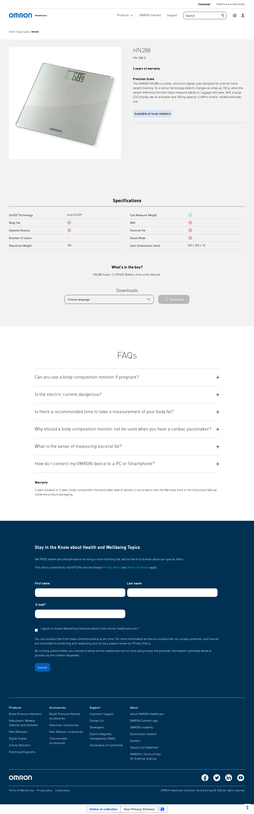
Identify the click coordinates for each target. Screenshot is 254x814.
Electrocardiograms (22, 752)
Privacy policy (44, 790)
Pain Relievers (18, 732)
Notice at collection (104, 809)
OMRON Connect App (144, 720)
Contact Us (97, 720)
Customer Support (102, 714)
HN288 (34, 31)
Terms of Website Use (21, 790)
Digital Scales (23, 32)
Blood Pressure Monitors (25, 714)
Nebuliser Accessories (64, 725)
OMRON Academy (141, 727)
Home (12, 32)
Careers (135, 741)
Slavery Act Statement (144, 747)
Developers (97, 727)
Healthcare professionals (230, 4)
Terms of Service (138, 567)
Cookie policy (62, 790)
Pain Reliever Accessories (66, 732)
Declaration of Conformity (106, 745)
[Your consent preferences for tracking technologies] (247, 807)
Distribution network (143, 734)
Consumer (204, 4)
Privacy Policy (112, 567)
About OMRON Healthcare (147, 714)
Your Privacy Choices (139, 809)
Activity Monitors (19, 745)
